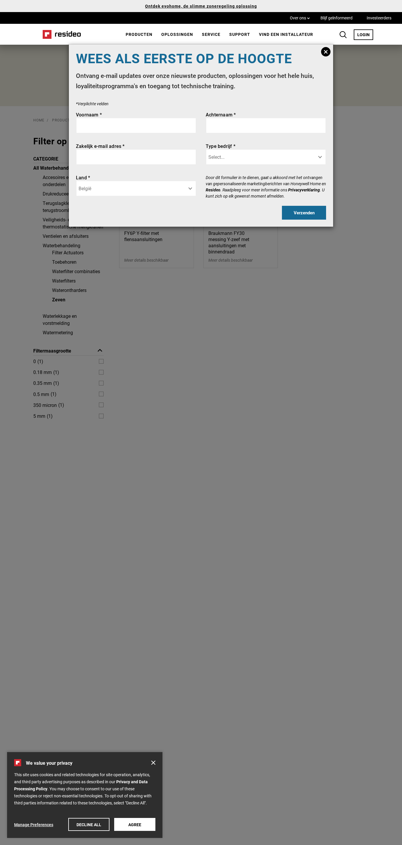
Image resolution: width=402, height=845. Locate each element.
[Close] (325, 51)
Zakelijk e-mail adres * (100, 146)
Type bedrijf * (220, 146)
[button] (153, 763)
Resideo (213, 190)
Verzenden (304, 213)
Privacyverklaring (304, 190)
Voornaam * (89, 114)
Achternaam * (221, 114)
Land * (83, 177)
